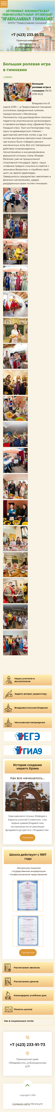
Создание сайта (21, 1104)
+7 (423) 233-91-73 (27, 35)
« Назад (7, 76)
